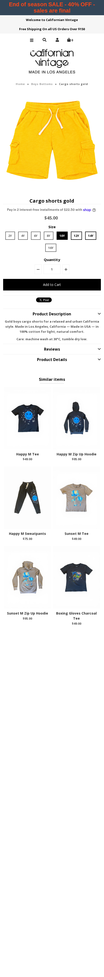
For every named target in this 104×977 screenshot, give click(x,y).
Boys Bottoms (42, 84)
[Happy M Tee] (27, 418)
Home (20, 84)
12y (76, 236)
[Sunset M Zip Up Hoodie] (27, 577)
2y (10, 236)
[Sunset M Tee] (76, 498)
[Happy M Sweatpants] (27, 498)
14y (90, 236)
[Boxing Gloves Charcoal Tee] (76, 577)
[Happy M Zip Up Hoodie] (76, 418)
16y (50, 248)
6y (35, 236)
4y (23, 236)
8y (48, 236)
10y (62, 236)
